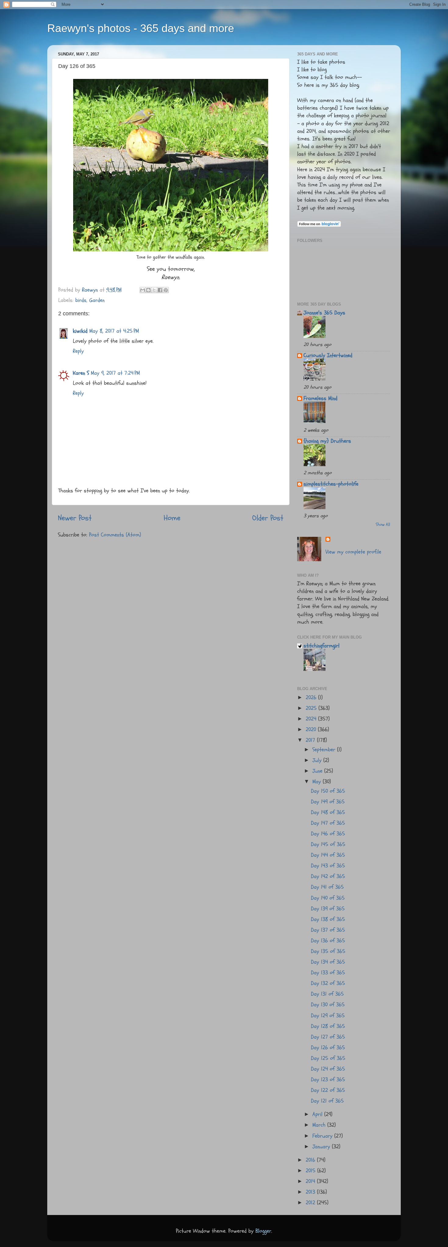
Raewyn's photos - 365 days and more (140, 28)
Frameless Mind (320, 398)
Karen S (81, 373)
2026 (312, 697)
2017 (311, 740)
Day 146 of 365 (328, 834)
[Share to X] (154, 290)
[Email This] (143, 290)
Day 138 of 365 (328, 919)
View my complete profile (353, 552)
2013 (311, 1192)
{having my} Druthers (327, 441)
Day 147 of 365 (328, 823)
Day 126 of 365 (328, 1047)
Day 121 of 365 (327, 1101)
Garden (97, 300)
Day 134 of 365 (328, 962)
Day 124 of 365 (328, 1069)
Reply (78, 351)
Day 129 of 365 (328, 1015)
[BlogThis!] (148, 290)
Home (172, 518)
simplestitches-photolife (331, 484)
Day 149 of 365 (328, 802)
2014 (311, 1181)
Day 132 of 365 (328, 983)
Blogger (263, 1231)
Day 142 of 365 (328, 876)
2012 (311, 1202)
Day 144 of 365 (328, 855)
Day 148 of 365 (328, 812)
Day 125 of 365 (328, 1058)
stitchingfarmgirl (322, 646)
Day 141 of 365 (327, 887)
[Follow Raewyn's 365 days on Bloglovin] (319, 225)
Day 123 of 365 (328, 1079)
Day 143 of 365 (328, 866)
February (323, 1136)
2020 (312, 729)
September (324, 749)
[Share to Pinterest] (166, 290)
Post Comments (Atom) (115, 535)
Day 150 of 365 (328, 791)
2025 (312, 708)
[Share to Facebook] (160, 290)
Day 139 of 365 (328, 908)
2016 (311, 1160)
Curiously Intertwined (328, 355)
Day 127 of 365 (328, 1037)
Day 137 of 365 (328, 930)
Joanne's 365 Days (324, 313)
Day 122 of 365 (328, 1090)
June (318, 771)
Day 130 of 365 (328, 1004)
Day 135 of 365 (328, 951)
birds (81, 300)
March (319, 1125)
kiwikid (80, 331)
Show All (383, 524)
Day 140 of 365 (328, 898)
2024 (312, 719)
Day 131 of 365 (327, 994)
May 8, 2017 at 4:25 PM (114, 331)
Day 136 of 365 (328, 940)
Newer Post (75, 518)
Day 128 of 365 (328, 1026)
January (322, 1146)
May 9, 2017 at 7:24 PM (115, 373)
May (317, 781)
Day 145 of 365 (328, 844)
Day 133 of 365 (328, 972)
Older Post (267, 518)
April (318, 1114)
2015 (311, 1170)
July (317, 760)
